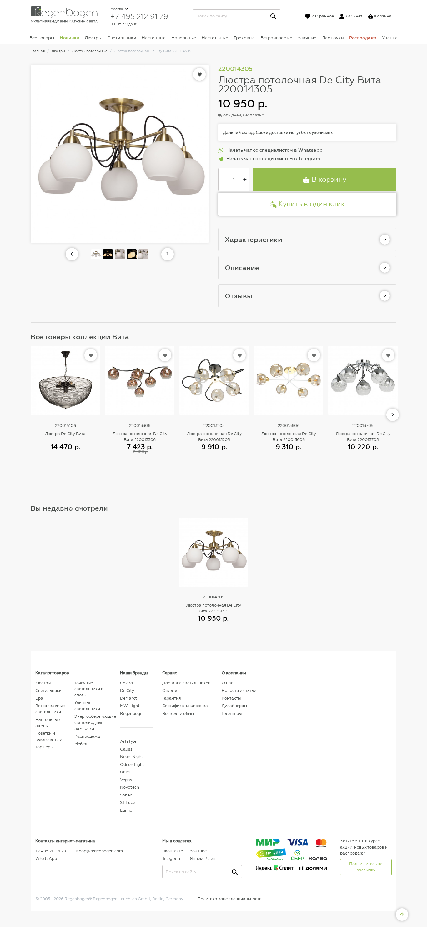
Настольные (215, 37)
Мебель (81, 743)
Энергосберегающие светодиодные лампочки (92, 722)
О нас (227, 683)
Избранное (322, 16)
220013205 (214, 425)
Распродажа (362, 38)
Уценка (390, 37)
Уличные (307, 37)
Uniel (125, 772)
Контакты (231, 698)
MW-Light (130, 705)
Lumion (127, 810)
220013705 (363, 425)
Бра (39, 698)
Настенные (154, 37)
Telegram (171, 858)
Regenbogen (132, 713)
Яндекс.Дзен (202, 858)
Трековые (244, 37)
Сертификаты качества (185, 705)
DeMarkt (128, 698)
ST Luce (127, 802)
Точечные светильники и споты (88, 689)
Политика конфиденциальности (230, 898)
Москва (117, 9)
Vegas (126, 779)
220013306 (139, 425)
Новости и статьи (239, 690)
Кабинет (353, 16)
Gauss (126, 749)
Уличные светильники (87, 705)
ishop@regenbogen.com (94, 851)
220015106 (65, 425)
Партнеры (232, 713)
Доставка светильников (186, 683)
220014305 (213, 597)
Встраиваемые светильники (50, 708)
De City (127, 690)
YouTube (198, 851)
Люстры (93, 37)
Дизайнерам (234, 705)
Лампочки (333, 37)
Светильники (121, 37)
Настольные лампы (47, 722)
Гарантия (171, 698)
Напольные (183, 37)
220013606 (288, 425)
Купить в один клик (311, 204)
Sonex (126, 795)
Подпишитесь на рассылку (366, 866)
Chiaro (126, 683)
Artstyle (128, 741)
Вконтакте (172, 851)
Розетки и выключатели (48, 736)
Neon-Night (131, 756)
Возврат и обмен (179, 713)
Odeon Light (132, 764)
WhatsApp (46, 858)
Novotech (129, 787)
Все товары (41, 37)
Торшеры (44, 747)
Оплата (170, 690)
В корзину (328, 179)
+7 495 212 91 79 (139, 16)
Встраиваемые (276, 37)
